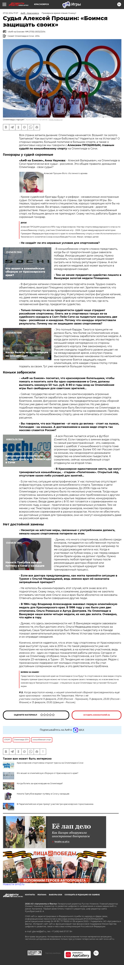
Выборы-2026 (55, 895)
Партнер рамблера (53, 953)
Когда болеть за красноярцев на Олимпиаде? (40, 783)
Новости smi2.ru (13, 884)
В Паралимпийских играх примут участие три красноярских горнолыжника (55, 804)
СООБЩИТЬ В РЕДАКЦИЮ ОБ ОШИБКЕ (82, 895)
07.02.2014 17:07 (10, 13)
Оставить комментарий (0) (96, 715)
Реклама (41, 895)
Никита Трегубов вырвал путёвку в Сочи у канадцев (43, 794)
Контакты (30, 895)
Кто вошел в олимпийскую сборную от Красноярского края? (47, 773)
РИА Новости (55, 119)
